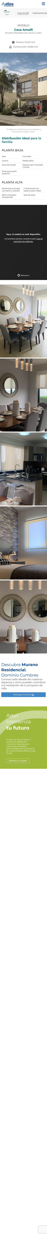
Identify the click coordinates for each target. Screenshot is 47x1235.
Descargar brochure (22, 695)
